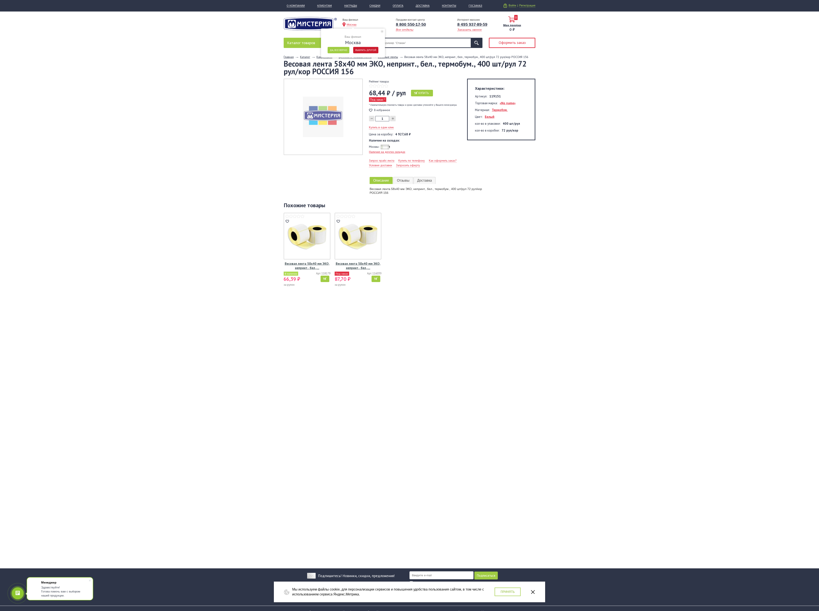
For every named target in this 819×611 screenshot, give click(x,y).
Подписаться (486, 575)
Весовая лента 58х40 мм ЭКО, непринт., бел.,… (307, 266)
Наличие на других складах (387, 152)
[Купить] (325, 279)
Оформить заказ (512, 42)
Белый (489, 117)
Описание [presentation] (381, 180)
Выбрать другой (365, 50)
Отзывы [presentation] (403, 180)
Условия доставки (380, 165)
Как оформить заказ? (443, 160)
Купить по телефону (411, 160)
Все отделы (404, 29)
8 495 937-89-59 (472, 24)
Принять (508, 591)
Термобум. (500, 110)
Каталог (301, 42)
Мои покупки (512, 25)
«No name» (508, 103)
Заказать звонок (469, 29)
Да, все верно (338, 50)
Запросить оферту (408, 165)
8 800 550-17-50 (411, 24)
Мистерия (310, 24)
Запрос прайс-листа (381, 160)
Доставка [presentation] (424, 180)
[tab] (381, 180)
